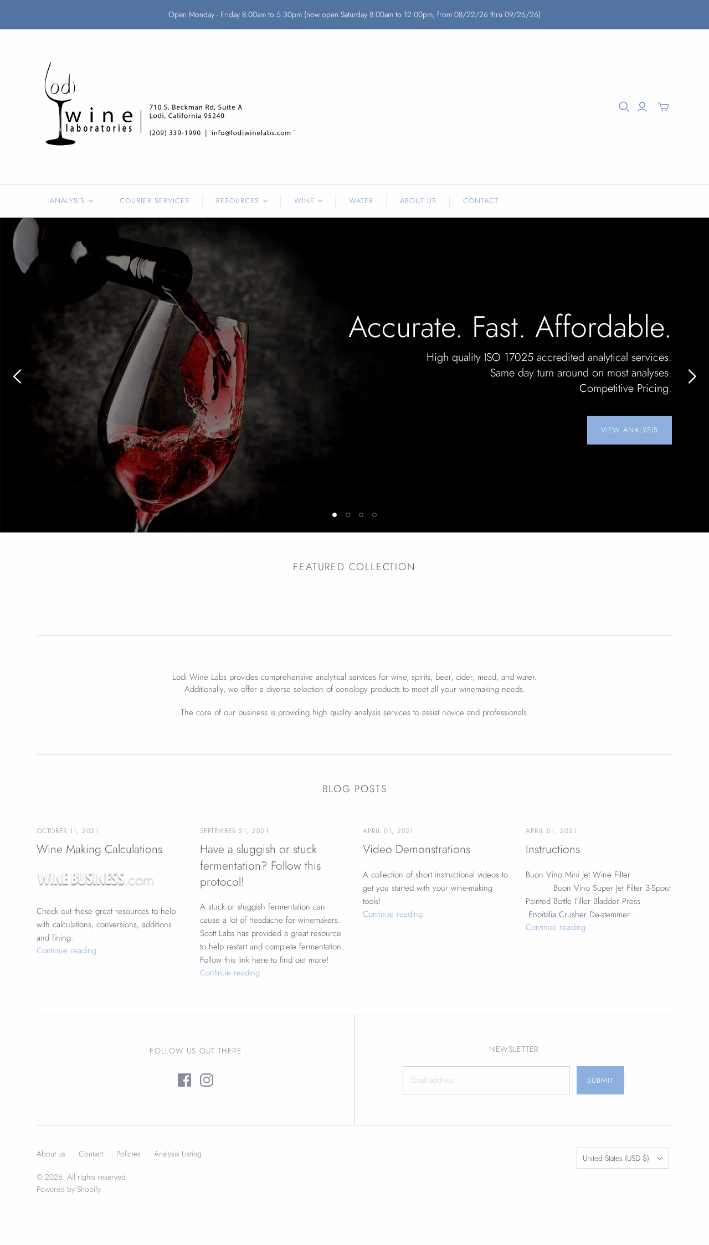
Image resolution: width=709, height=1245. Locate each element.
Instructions (553, 849)
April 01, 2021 (388, 831)
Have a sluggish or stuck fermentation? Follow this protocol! (260, 865)
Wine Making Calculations (99, 849)
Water (361, 200)
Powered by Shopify (69, 1189)
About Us (418, 200)
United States (616, 1158)
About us (51, 1153)
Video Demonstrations (416, 849)
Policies (128, 1153)
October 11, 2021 (67, 831)
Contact (481, 200)
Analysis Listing (178, 1153)
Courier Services (155, 200)
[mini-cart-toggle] (663, 107)
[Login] (642, 107)
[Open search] (624, 106)
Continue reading (66, 950)
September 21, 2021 (234, 831)
